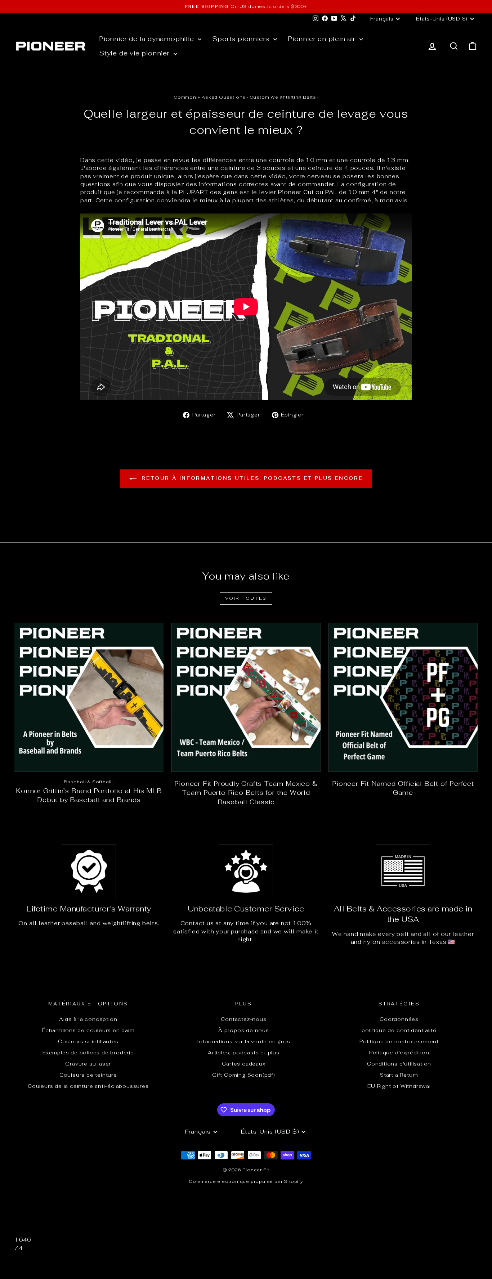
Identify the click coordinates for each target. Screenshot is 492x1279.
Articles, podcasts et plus (243, 1052)
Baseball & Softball (88, 782)
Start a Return (399, 1075)
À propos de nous (243, 1030)
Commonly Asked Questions (210, 97)
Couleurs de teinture (88, 1075)
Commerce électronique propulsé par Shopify (246, 1181)
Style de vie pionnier (135, 53)
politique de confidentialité (399, 1030)
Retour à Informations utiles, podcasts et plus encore (251, 478)
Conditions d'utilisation (399, 1063)
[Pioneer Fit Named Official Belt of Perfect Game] (403, 697)
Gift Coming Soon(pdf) (243, 1075)
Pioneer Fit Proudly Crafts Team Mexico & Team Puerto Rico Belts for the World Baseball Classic (245, 792)
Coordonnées (399, 1019)
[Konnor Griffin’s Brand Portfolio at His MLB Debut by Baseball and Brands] (89, 697)
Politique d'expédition (399, 1052)
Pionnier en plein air (323, 39)
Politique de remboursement (399, 1041)
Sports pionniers (242, 39)
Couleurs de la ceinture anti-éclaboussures (88, 1086)
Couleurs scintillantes (88, 1041)
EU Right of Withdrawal (399, 1086)
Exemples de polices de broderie (88, 1052)
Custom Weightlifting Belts (283, 97)
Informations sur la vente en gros (243, 1041)
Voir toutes (246, 598)
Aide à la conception (88, 1019)
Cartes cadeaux (243, 1063)
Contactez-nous (243, 1019)
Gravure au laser (88, 1063)
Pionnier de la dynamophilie (147, 39)
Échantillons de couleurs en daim (88, 1030)
